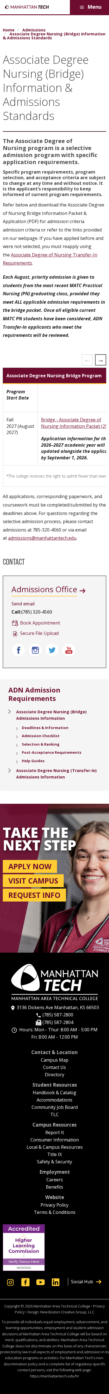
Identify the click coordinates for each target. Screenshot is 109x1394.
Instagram (35, 650)
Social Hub (82, 1282)
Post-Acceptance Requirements (51, 752)
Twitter (52, 650)
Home (9, 30)
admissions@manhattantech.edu (42, 538)
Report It (54, 1133)
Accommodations (54, 1100)
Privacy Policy (54, 1205)
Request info (34, 895)
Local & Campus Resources (55, 1147)
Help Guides (33, 760)
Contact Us (54, 1067)
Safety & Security (54, 1162)
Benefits (54, 1187)
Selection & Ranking (41, 744)
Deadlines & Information (45, 727)
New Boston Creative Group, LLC (67, 1311)
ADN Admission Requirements (34, 694)
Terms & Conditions (54, 1212)
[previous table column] (87, 359)
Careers (54, 1180)
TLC (54, 1115)
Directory (54, 1075)
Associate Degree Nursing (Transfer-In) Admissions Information (56, 774)
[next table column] (100, 359)
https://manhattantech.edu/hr (54, 1376)
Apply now (29, 866)
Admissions (34, 30)
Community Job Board (55, 1107)
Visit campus (33, 881)
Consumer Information (54, 1140)
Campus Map (54, 1060)
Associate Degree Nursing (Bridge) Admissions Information (51, 715)
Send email (23, 604)
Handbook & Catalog (54, 1093)
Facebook (18, 650)
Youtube (69, 650)
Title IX (54, 1154)
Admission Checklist (41, 735)
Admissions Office (44, 589)
